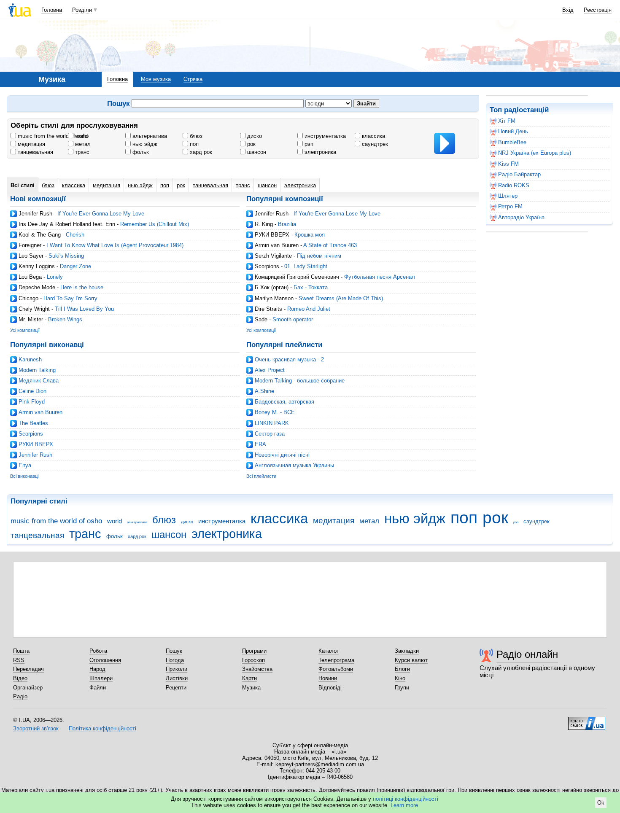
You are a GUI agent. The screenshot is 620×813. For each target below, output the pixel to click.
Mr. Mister (31, 319)
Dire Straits (268, 309)
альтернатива (149, 136)
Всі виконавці (24, 476)
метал (82, 144)
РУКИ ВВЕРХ (272, 235)
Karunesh (30, 359)
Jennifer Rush (35, 213)
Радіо (20, 696)
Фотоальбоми (335, 669)
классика (372, 136)
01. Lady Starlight (305, 266)
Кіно (400, 678)
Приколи (176, 669)
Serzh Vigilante (273, 256)
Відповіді (330, 687)
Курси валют (411, 660)
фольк (140, 152)
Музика (251, 687)
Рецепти (176, 687)
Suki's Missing (66, 256)
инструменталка (324, 136)
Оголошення (105, 660)
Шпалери (101, 678)
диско (253, 136)
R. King (264, 224)
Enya (25, 465)
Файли (97, 687)
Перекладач (28, 669)
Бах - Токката (311, 287)
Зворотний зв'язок (36, 728)
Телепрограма (336, 660)
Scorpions (267, 266)
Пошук (174, 651)
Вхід (568, 10)
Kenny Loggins (37, 266)
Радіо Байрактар (519, 174)
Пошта (21, 651)
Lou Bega (30, 277)
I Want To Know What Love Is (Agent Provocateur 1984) (114, 245)
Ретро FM (510, 206)
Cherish (75, 235)
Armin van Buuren (277, 245)
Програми (254, 651)
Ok (600, 803)
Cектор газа (270, 434)
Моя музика (156, 79)
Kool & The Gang (40, 235)
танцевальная (34, 152)
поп (193, 144)
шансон (255, 152)
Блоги (402, 669)
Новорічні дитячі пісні (282, 455)
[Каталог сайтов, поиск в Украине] (586, 720)
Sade (261, 319)
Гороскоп (253, 660)
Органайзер (28, 687)
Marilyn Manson (274, 298)
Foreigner (30, 245)
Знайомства (257, 669)
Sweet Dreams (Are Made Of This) (341, 298)
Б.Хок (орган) (271, 287)
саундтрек (374, 144)
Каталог (328, 651)
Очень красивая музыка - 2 (289, 359)
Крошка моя (309, 235)
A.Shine (264, 391)
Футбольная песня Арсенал (379, 277)
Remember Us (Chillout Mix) (154, 224)
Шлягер (508, 196)
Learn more (404, 805)
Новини (327, 678)
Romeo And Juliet (308, 309)
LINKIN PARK (272, 423)
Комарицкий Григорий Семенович (297, 277)
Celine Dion (32, 391)
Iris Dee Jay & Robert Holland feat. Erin (67, 224)
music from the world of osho (52, 136)
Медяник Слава (39, 380)
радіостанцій (526, 110)
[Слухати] (444, 143)
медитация (30, 144)
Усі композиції (25, 330)
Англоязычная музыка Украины (294, 465)
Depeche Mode (37, 287)
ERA (260, 444)
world (80, 136)
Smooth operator (292, 319)
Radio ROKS (513, 185)
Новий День (513, 131)
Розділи (82, 10)
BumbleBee (512, 142)
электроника (319, 152)
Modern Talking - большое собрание (300, 380)
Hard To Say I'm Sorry (70, 298)
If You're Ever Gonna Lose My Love (100, 213)
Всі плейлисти (261, 476)
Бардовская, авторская (284, 401)
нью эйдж (144, 144)
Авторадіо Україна (521, 217)
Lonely (55, 277)
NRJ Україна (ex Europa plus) (534, 153)
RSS (18, 660)
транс (81, 152)
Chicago (28, 298)
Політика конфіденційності (102, 728)
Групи (402, 687)
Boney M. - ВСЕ (275, 412)
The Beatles (33, 423)
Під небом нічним (319, 256)
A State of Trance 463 (330, 245)
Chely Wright (34, 309)
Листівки (177, 678)
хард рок (200, 152)
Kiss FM (508, 164)
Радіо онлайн (527, 654)
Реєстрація (598, 10)
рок (250, 144)
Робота (98, 651)
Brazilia (287, 224)
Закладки (407, 651)
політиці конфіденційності (405, 799)
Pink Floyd (32, 401)
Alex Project (270, 370)
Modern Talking (37, 370)
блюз (195, 136)
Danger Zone (75, 266)
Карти (249, 678)
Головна (51, 10)
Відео (20, 678)
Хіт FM (506, 121)
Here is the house (81, 287)
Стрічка (192, 79)
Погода (175, 660)
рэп (308, 144)
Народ (97, 669)
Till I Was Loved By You (84, 309)
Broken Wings (65, 319)
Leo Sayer (31, 256)
